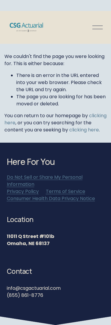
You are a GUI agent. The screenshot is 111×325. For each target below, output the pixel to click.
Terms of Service (65, 191)
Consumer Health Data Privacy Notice (51, 198)
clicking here (84, 129)
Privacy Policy (23, 191)
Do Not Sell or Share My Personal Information (45, 181)
